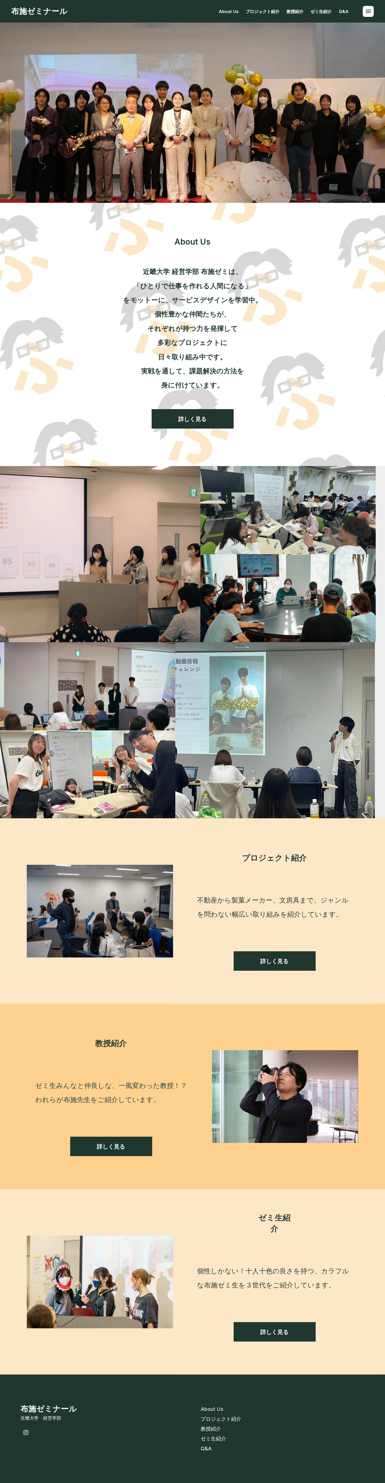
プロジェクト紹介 (263, 11)
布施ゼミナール (39, 11)
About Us (229, 11)
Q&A (344, 11)
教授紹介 (295, 11)
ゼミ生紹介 (321, 11)
